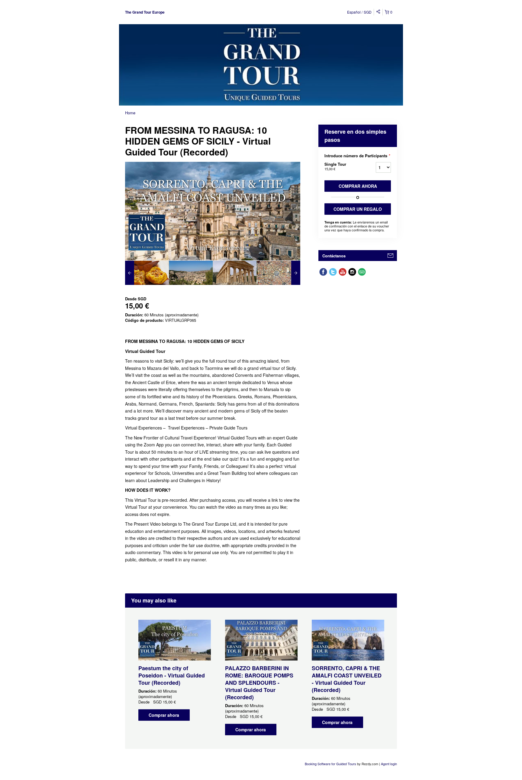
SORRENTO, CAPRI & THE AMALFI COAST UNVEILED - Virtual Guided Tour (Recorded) (347, 679)
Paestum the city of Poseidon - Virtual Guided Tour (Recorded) (171, 675)
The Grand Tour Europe (145, 12)
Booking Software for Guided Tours (331, 763)
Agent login (389, 763)
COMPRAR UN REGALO (358, 209)
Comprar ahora (358, 186)
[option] (147, 273)
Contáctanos (334, 256)
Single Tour (335, 166)
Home (130, 113)
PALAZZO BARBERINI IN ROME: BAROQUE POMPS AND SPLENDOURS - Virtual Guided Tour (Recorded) (259, 682)
